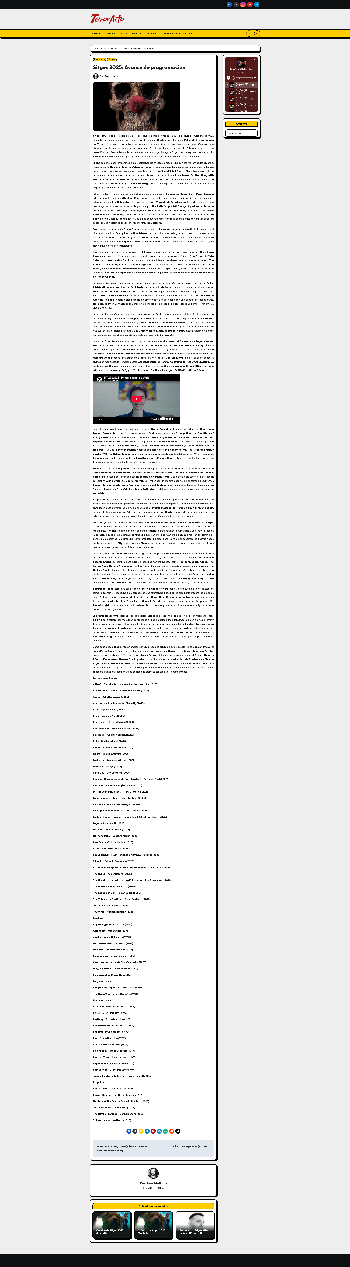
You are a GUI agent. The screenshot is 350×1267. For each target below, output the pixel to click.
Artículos (110, 33)
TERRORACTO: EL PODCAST (178, 33)
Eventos (137, 33)
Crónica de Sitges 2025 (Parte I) (189, 1146)
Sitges (112, 59)
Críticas (123, 33)
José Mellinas (111, 76)
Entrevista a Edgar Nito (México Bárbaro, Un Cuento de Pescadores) (194, 1233)
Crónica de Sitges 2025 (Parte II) (109, 1232)
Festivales (99, 59)
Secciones (151, 33)
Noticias (96, 33)
